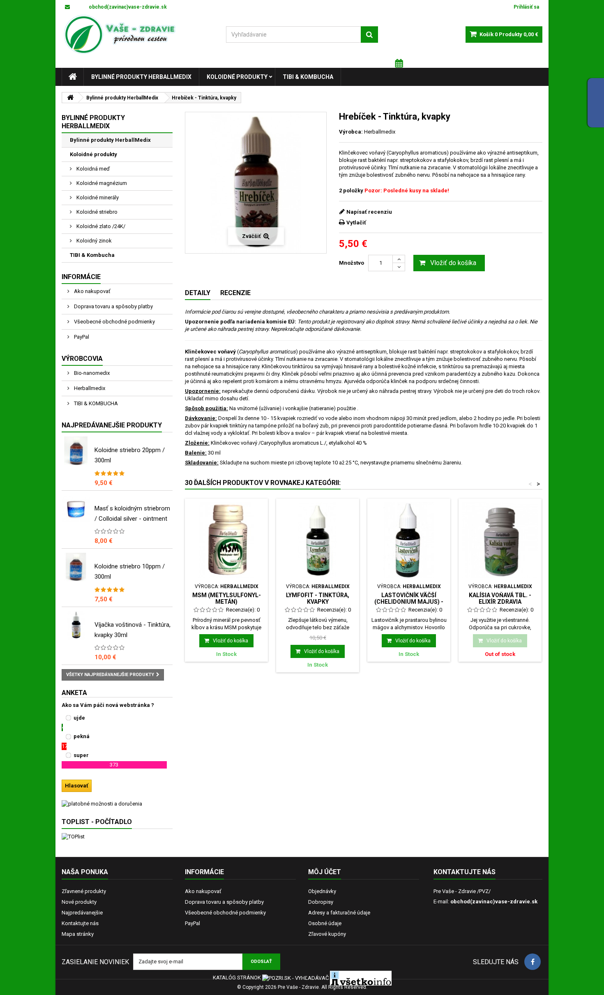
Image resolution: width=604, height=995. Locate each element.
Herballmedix (89, 388)
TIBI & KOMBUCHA (95, 403)
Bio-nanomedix (91, 373)
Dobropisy (320, 902)
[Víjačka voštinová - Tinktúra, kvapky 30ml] (76, 625)
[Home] (72, 77)
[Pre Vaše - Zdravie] (138, 34)
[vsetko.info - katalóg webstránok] (361, 978)
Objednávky (322, 891)
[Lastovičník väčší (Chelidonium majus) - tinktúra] (409, 540)
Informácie (81, 277)
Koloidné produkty (237, 77)
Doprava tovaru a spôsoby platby (113, 306)
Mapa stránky (78, 934)
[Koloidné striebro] (76, 450)
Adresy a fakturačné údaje (339, 913)
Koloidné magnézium (101, 183)
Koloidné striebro (96, 212)
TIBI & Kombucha (308, 77)
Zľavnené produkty (84, 891)
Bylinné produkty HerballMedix (141, 77)
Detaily (197, 293)
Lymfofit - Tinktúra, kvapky (317, 598)
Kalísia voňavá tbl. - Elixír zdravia (500, 598)
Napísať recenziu (369, 212)
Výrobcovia (82, 358)
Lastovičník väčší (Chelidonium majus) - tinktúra (408, 602)
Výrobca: (351, 132)
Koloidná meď (92, 169)
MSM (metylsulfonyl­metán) (226, 598)
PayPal (81, 337)
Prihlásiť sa (526, 7)
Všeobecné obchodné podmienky (114, 322)
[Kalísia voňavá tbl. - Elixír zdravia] (500, 540)
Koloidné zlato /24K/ (100, 226)
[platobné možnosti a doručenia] (117, 804)
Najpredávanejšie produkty (112, 425)
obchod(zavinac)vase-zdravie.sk (493, 901)
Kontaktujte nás (80, 923)
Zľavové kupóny (327, 934)
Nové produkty (79, 902)
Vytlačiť (356, 222)
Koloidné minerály (97, 197)
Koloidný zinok (93, 241)
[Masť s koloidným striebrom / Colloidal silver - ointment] (76, 509)
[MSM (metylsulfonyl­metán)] (226, 540)
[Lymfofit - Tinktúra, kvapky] (317, 540)
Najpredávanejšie (82, 913)
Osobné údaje (324, 923)
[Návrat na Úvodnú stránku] (70, 97)
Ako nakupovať (92, 291)
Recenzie (235, 293)
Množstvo (351, 263)
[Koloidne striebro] (76, 567)
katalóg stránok (237, 978)
